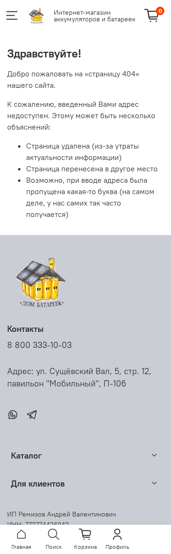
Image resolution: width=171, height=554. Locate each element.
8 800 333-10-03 (39, 345)
